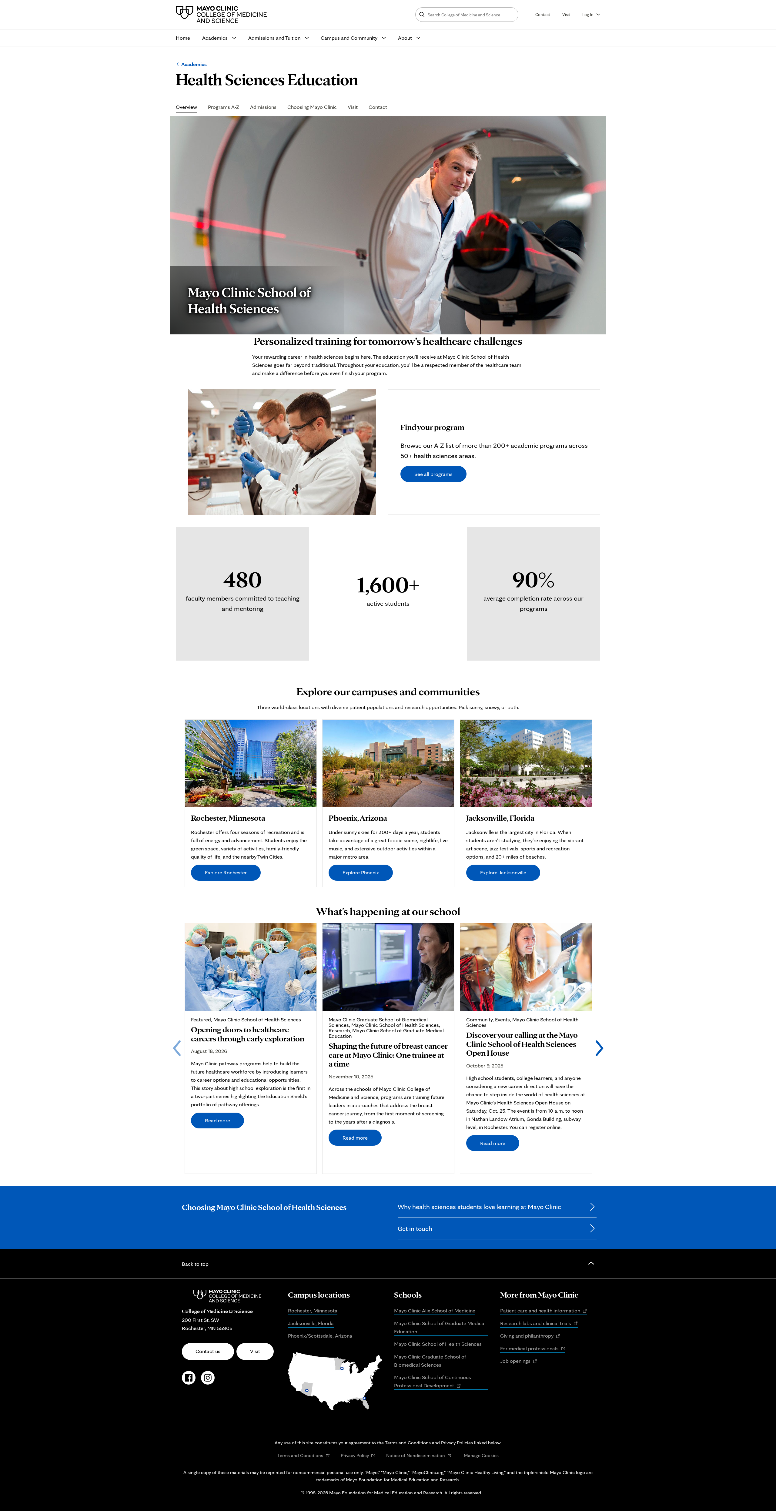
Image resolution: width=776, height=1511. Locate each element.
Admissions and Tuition (274, 38)
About (405, 38)
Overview (186, 107)
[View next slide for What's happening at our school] (599, 1048)
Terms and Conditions (303, 1455)
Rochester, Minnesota (312, 1310)
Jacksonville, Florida (311, 1323)
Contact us (208, 1351)
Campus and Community (349, 38)
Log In (588, 14)
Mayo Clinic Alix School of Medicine (434, 1310)
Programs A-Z (223, 107)
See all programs (433, 474)
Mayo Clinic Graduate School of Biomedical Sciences (430, 1360)
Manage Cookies (481, 1455)
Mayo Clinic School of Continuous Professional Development (432, 1382)
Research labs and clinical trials (539, 1324)
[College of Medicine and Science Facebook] (189, 1381)
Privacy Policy (358, 1455)
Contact (542, 14)
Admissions (263, 107)
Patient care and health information (543, 1311)
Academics (215, 38)
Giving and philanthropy (530, 1336)
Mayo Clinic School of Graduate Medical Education (440, 1327)
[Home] (223, 14)
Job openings (518, 1361)
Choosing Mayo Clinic (312, 107)
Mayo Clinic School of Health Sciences (438, 1344)
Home (183, 38)
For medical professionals (532, 1349)
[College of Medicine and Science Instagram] (208, 1381)
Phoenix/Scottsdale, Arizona (320, 1335)
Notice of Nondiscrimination (419, 1455)
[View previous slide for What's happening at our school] (176, 1048)
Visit (566, 14)
